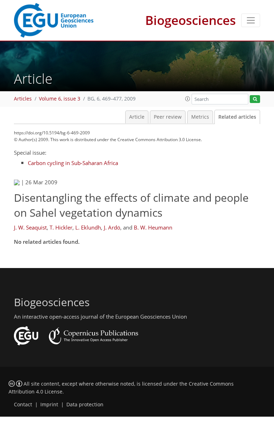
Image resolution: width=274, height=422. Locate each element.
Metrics (200, 117)
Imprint (49, 404)
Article (136, 117)
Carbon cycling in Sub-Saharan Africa (73, 162)
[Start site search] (255, 99)
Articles (23, 99)
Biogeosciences (190, 20)
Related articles (237, 117)
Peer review (168, 117)
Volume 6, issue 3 (59, 99)
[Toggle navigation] (250, 20)
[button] (187, 99)
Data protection (84, 404)
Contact (23, 404)
